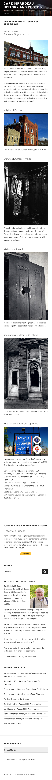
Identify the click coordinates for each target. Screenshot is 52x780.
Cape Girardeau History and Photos (23, 5)
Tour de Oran (15, 724)
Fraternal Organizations (16, 34)
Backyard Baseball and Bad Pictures (32, 689)
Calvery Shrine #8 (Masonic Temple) (19, 471)
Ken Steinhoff (10, 681)
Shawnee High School (20, 699)
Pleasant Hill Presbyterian (30, 704)
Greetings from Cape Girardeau (30, 694)
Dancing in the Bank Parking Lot (32, 714)
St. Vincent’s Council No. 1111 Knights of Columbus (25, 495)
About (6, 774)
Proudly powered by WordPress (22, 774)
